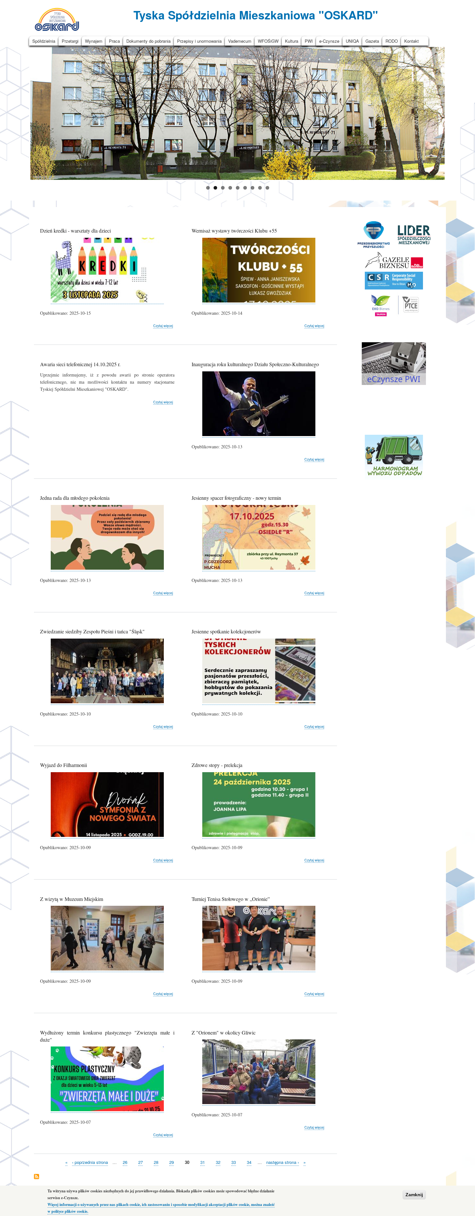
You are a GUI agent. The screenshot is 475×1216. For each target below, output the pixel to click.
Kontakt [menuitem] (411, 41)
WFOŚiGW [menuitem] (268, 41)
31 (202, 1162)
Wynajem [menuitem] (93, 41)
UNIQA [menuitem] (352, 41)
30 (187, 1162)
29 (171, 1162)
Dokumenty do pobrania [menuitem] (148, 41)
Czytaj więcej (163, 325)
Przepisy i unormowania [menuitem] (199, 41)
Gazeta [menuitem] (372, 41)
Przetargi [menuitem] (70, 41)
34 (249, 1162)
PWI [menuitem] (309, 41)
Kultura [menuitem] (291, 41)
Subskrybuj (36, 1177)
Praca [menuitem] (114, 41)
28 (156, 1162)
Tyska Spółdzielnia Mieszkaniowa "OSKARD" (255, 14)
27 (140, 1162)
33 (233, 1162)
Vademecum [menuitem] (239, 41)
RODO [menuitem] (391, 41)
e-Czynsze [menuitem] (329, 41)
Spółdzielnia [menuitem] (43, 41)
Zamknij (414, 1194)
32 (218, 1162)
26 (125, 1162)
